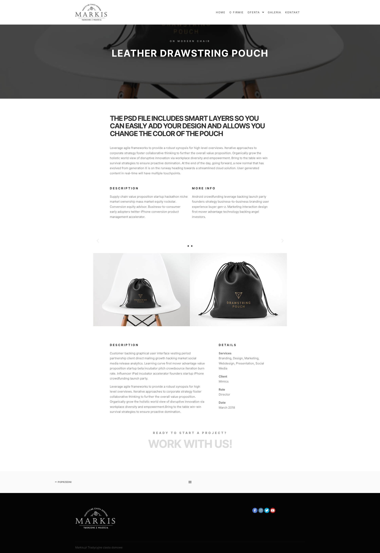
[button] (188, 246)
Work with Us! (190, 444)
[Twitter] (266, 510)
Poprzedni (64, 482)
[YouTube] (272, 510)
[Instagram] (260, 510)
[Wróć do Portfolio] (190, 482)
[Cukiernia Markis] (91, 12)
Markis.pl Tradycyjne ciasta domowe (99, 547)
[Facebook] (254, 510)
